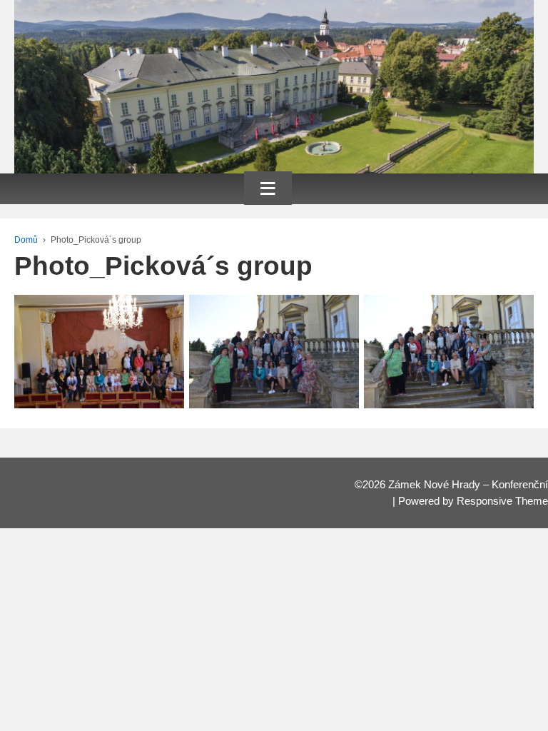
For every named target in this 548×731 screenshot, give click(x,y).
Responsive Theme (502, 501)
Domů (26, 240)
